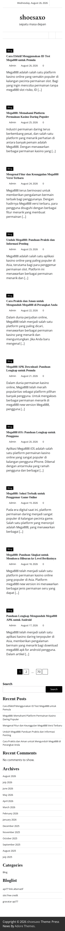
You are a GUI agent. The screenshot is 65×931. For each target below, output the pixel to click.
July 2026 (7, 782)
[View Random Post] (52, 35)
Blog (10, 50)
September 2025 (11, 844)
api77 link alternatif (13, 889)
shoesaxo (32, 17)
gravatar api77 (10, 901)
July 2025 (7, 857)
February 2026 (10, 813)
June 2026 (8, 788)
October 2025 (10, 838)
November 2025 (11, 832)
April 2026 (8, 801)
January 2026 (9, 819)
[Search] (58, 35)
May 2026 (8, 794)
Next (45, 671)
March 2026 (9, 807)
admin (12, 65)
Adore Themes (25, 926)
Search (7, 684)
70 (38, 672)
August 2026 (9, 776)
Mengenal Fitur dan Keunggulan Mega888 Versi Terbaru (32, 725)
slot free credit (10, 895)
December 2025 (11, 826)
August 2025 (9, 850)
